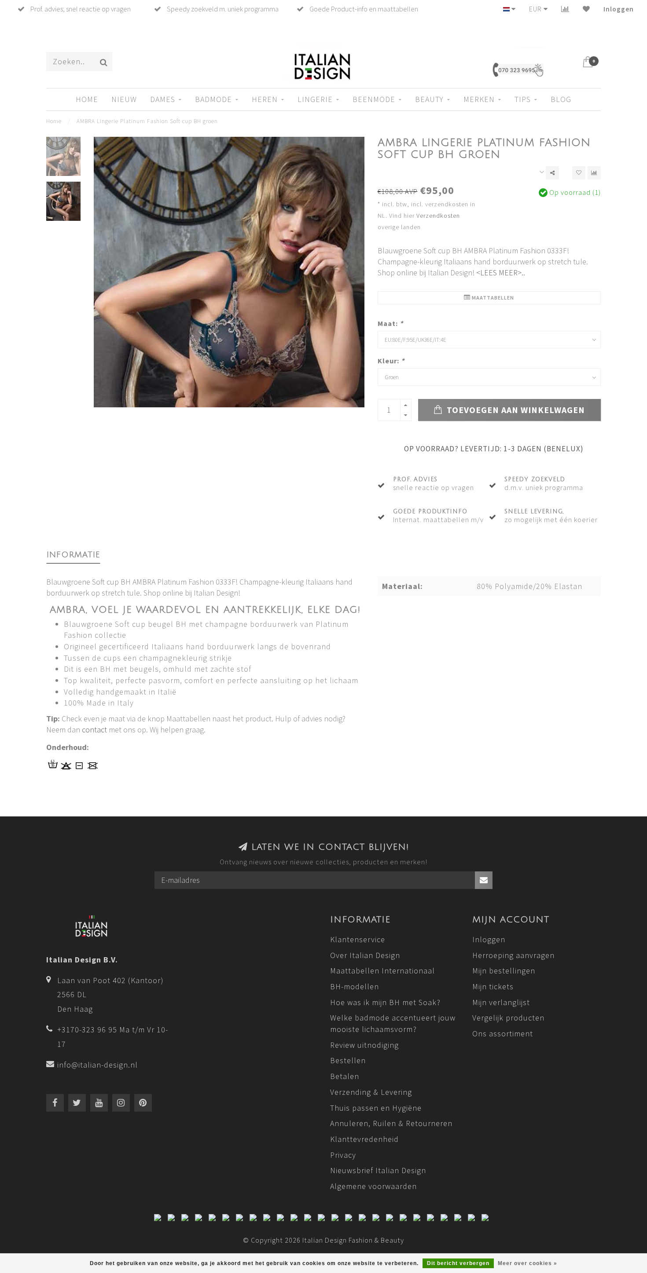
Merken (479, 99)
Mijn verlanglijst (501, 1002)
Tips (523, 99)
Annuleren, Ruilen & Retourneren (391, 1123)
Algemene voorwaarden (373, 1186)
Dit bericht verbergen (458, 1263)
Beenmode (374, 99)
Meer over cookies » (527, 1263)
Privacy (343, 1155)
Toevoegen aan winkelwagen (515, 410)
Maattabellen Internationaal (382, 971)
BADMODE (213, 99)
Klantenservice (357, 939)
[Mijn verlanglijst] (586, 8)
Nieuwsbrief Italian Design (378, 1170)
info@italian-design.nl (97, 1065)
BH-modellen (354, 986)
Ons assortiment (502, 1033)
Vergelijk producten (508, 1018)
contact (94, 729)
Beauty (429, 99)
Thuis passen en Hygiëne (376, 1108)
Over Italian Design (365, 955)
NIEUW (124, 99)
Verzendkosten (438, 215)
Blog (561, 99)
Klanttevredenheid (364, 1139)
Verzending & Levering (371, 1092)
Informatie (73, 554)
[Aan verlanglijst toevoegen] (578, 172)
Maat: (390, 323)
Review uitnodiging (364, 1045)
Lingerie (315, 99)
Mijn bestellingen (503, 971)
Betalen (344, 1076)
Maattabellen (492, 297)
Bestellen (348, 1060)
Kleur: (391, 360)
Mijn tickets (493, 986)
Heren (265, 99)
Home (87, 99)
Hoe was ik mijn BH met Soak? (385, 1002)
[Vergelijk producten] (565, 8)
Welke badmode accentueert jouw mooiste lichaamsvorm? (393, 1023)
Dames (162, 99)
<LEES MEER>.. (500, 272)
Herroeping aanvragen (513, 955)
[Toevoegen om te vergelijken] (594, 172)
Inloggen (618, 8)
